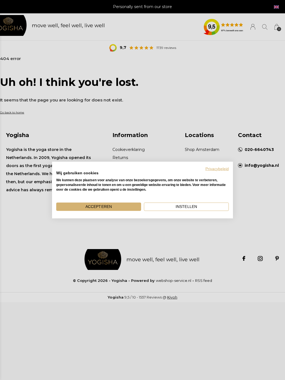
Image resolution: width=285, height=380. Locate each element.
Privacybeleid (217, 169)
